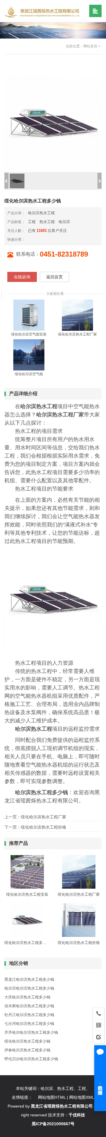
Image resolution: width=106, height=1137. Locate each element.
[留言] (99, 1037)
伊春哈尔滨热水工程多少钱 (27, 1050)
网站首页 (90, 46)
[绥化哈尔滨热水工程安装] (27, 872)
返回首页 (54, 277)
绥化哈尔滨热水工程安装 (27, 894)
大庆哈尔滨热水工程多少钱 (27, 997)
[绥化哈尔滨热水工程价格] (79, 920)
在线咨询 (22, 277)
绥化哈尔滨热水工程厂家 (77, 334)
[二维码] (99, 1025)
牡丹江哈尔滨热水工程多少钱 (29, 1015)
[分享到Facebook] (39, 239)
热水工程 (47, 222)
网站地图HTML (52, 1097)
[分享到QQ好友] (44, 239)
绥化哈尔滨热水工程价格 (43, 827)
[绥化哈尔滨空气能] (29, 355)
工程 (32, 222)
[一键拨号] (99, 1013)
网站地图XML (81, 1097)
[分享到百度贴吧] (54, 239)
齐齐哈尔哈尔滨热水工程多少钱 (31, 1032)
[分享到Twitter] (49, 239)
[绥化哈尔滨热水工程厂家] (77, 315)
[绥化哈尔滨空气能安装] (29, 315)
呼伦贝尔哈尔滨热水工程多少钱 (31, 1059)
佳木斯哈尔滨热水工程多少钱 (29, 1006)
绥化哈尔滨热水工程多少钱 (27, 942)
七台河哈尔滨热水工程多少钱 (29, 1023)
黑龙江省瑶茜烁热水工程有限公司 (62, 1106)
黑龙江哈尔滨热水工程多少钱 (29, 979)
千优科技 (77, 1115)
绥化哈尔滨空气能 (29, 374)
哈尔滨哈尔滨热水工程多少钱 (29, 988)
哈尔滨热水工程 (41, 213)
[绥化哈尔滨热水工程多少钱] (27, 920)
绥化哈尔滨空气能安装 (29, 334)
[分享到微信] (35, 239)
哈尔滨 (64, 222)
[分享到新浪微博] (30, 239)
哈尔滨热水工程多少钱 (41, 792)
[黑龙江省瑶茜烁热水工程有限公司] (43, 11)
